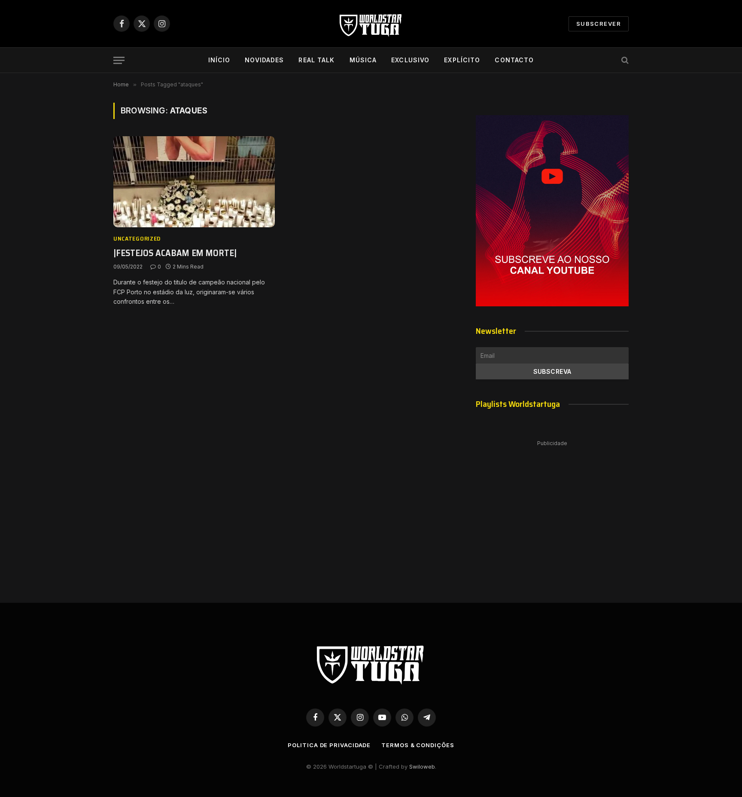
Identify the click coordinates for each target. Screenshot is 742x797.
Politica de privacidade (329, 745)
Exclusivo (410, 60)
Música (363, 60)
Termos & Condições (417, 745)
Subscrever (598, 23)
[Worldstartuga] (371, 23)
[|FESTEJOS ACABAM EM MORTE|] (194, 181)
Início (219, 60)
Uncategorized (137, 238)
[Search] (624, 60)
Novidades (264, 60)
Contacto (514, 60)
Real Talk (316, 60)
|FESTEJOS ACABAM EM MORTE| (175, 253)
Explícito (462, 60)
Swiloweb (422, 766)
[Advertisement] (552, 513)
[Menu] (119, 60)
